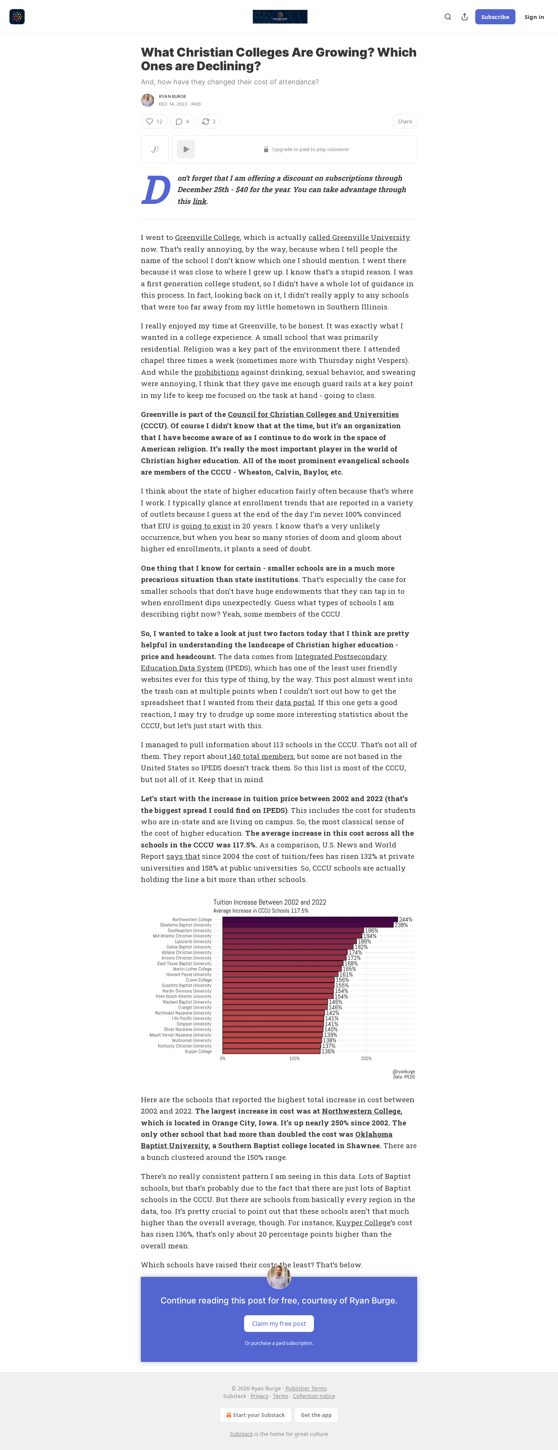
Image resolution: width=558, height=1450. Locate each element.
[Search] (448, 16)
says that (183, 856)
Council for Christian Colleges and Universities (313, 414)
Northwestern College (361, 1111)
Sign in (534, 17)
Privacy (259, 1396)
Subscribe (495, 17)
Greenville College (207, 237)
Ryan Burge (172, 96)
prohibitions (216, 372)
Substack (241, 1433)
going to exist (206, 525)
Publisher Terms (306, 1388)
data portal (295, 702)
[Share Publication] (464, 16)
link (199, 201)
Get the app (316, 1414)
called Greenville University (359, 237)
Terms (280, 1396)
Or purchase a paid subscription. (279, 1343)
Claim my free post (279, 1323)
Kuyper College (363, 1222)
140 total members (260, 756)
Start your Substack (259, 1414)
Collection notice (314, 1396)
